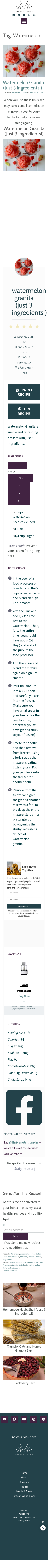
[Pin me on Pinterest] (34, 15)
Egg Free (31, 1254)
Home (24, 1472)
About (24, 1477)
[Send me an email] (14, 15)
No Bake (22, 1265)
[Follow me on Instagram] (29, 15)
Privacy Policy (24, 1520)
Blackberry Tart (24, 1383)
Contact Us (24, 1511)
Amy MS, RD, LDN (36, 92)
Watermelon (35, 1265)
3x (18, 501)
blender (18, 588)
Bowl (36, 1262)
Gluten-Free (23, 1008)
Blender (30, 1262)
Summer (38, 1256)
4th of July (15, 1254)
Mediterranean (29, 1008)
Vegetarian (7, 1259)
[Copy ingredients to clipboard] (17, 465)
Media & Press (24, 1491)
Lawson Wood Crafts (24, 1496)
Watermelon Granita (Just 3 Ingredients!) (23, 85)
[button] (24, 21)
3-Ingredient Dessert (17, 1262)
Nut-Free (23, 1256)
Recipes (24, 1486)
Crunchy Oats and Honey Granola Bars (24, 1348)
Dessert (19, 1008)
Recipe (31, 1256)
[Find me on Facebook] (19, 15)
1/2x (20, 478)
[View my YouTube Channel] (24, 15)
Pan (27, 1265)
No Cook (18, 1010)
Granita (15, 1265)
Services (24, 1482)
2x (18, 493)
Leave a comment (10, 1270)
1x (18, 485)
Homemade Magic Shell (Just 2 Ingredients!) (24, 1311)
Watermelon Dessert (11, 1268)
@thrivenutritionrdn (23, 1142)
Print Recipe (25, 392)
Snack (34, 1008)
